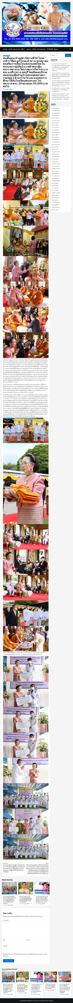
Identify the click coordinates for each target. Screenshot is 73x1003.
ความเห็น (6, 920)
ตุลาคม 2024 (55, 134)
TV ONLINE (50, 49)
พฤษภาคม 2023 (56, 156)
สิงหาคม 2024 (55, 139)
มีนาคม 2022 (55, 185)
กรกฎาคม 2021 (56, 202)
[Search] (70, 49)
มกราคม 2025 (55, 127)
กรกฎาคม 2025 (56, 120)
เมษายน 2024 (55, 147)
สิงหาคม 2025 (55, 118)
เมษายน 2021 (55, 209)
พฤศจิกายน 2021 (56, 192)
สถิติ (22, 49)
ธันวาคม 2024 (55, 130)
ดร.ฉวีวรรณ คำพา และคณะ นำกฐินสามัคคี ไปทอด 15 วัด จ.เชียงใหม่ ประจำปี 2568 (60, 89)
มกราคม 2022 (55, 188)
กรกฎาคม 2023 (56, 151)
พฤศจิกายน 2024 (56, 132)
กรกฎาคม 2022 (56, 176)
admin (11, 89)
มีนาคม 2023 (55, 161)
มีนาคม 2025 (55, 125)
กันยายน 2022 (55, 173)
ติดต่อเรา (56, 49)
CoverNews (41, 1000)
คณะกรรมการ (16, 49)
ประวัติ (10, 49)
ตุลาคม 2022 (55, 171)
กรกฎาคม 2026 (56, 110)
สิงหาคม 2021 (55, 200)
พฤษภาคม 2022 (56, 180)
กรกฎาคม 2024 (56, 142)
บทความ (29, 49)
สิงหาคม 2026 (55, 108)
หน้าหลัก (5, 49)
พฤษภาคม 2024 (56, 144)
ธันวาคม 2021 (55, 190)
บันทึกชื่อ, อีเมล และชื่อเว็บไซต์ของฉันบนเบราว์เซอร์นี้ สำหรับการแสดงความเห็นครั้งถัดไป (25, 955)
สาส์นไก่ (34, 49)
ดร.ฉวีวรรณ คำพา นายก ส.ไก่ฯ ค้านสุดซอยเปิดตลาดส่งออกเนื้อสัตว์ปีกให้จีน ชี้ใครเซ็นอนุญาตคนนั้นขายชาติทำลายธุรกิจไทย (25, 899)
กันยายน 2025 (55, 115)
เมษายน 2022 (55, 183)
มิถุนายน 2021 (55, 205)
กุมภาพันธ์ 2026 (56, 113)
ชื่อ (4, 940)
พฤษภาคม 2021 (56, 207)
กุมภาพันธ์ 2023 (56, 163)
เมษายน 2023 (55, 159)
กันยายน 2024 (55, 137)
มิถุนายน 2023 (55, 154)
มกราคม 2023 (55, 166)
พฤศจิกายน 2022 (56, 168)
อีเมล (28, 940)
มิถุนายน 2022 (55, 178)
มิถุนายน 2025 (55, 122)
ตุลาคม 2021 (55, 195)
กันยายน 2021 (55, 197)
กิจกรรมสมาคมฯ (41, 49)
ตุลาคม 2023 (55, 149)
